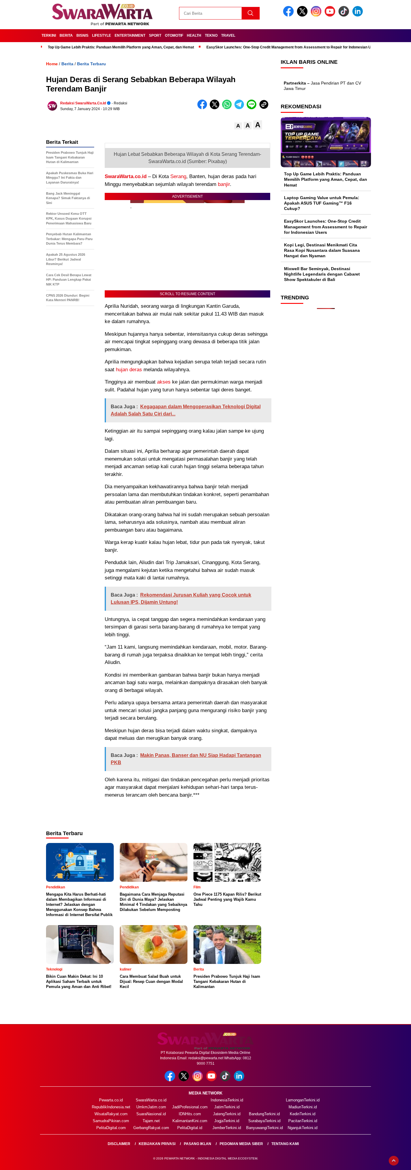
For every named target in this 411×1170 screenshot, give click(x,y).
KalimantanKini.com (189, 1121)
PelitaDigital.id (189, 1127)
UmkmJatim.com (151, 1107)
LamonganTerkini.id (303, 1100)
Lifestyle (101, 35)
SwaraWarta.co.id (126, 176)
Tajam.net (151, 1121)
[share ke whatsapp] (228, 108)
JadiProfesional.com (190, 1107)
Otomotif (174, 35)
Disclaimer (119, 1144)
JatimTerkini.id (226, 1107)
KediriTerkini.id (302, 1114)
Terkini (49, 35)
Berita (66, 35)
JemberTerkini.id (226, 1127)
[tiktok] (344, 15)
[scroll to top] (393, 1161)
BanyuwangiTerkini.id (264, 1127)
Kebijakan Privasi (157, 1144)
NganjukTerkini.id (302, 1127)
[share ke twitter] (216, 108)
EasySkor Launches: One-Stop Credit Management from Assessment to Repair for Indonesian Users (292, 47)
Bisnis (82, 35)
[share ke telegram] (240, 108)
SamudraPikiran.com (111, 1121)
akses (164, 382)
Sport (155, 35)
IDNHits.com (190, 1114)
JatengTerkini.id (226, 1114)
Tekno (211, 35)
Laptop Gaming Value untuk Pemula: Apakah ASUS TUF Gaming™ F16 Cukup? (321, 203)
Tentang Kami (285, 1144)
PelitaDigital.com (111, 1127)
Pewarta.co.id (111, 1100)
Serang (178, 176)
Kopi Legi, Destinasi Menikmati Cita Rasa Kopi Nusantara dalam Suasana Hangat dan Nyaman (322, 250)
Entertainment (130, 35)
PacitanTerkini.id (302, 1121)
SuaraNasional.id (151, 1114)
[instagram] (317, 15)
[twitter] (303, 15)
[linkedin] (358, 15)
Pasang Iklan (197, 1144)
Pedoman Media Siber (241, 1144)
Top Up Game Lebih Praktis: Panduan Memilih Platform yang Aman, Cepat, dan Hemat (121, 47)
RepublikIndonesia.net (111, 1107)
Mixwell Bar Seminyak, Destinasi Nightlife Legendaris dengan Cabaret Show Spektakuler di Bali (322, 274)
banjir (224, 184)
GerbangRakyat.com (151, 1127)
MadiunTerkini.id (303, 1107)
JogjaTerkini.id (226, 1121)
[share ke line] (253, 108)
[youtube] (331, 15)
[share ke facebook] (203, 108)
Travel (228, 35)
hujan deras (129, 369)
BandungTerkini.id (264, 1114)
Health (194, 35)
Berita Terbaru (91, 63)
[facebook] (289, 15)
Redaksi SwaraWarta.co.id (83, 103)
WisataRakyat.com (111, 1114)
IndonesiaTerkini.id (227, 1100)
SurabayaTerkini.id (264, 1121)
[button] (238, 125)
